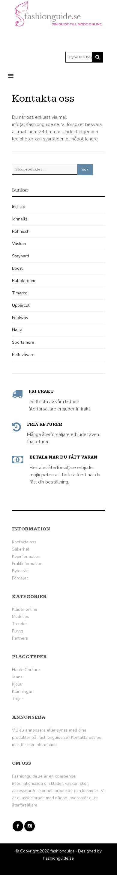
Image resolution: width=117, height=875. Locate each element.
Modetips (20, 616)
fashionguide (62, 851)
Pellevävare (23, 355)
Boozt (17, 268)
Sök (84, 169)
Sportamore (23, 342)
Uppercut (20, 305)
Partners (20, 638)
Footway (20, 318)
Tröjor (17, 699)
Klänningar (22, 691)
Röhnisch (20, 231)
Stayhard (20, 256)
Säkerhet (20, 549)
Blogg (17, 631)
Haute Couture (26, 670)
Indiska (18, 207)
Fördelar (20, 578)
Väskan (19, 244)
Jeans (17, 677)
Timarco (19, 293)
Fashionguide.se (27, 776)
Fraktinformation (27, 563)
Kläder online (24, 609)
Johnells (19, 219)
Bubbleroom (23, 281)
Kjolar (17, 684)
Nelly (17, 330)
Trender (19, 624)
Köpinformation (26, 556)
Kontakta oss (24, 542)
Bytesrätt (20, 571)
